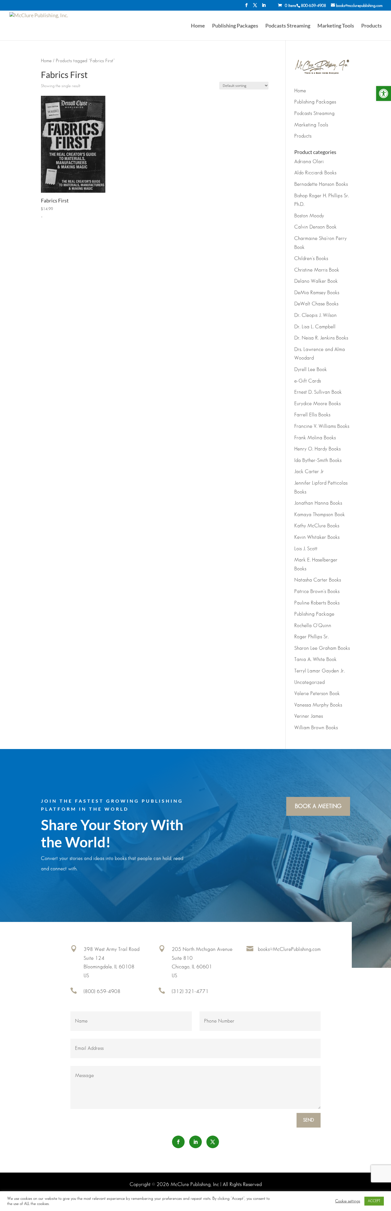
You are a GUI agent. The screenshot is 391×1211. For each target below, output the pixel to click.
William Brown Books (316, 728)
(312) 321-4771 (190, 991)
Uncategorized (309, 682)
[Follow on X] (212, 1142)
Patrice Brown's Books (316, 591)
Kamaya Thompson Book (319, 514)
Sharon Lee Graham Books (322, 648)
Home (198, 26)
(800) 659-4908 (102, 991)
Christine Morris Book (316, 270)
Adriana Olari (309, 161)
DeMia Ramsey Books (316, 292)
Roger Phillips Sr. (311, 637)
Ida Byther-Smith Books (317, 460)
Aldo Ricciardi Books (315, 173)
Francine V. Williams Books (321, 426)
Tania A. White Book (315, 659)
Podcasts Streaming (287, 26)
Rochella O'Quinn (312, 625)
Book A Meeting (318, 806)
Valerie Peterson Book (317, 693)
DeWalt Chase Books (316, 304)
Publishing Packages (235, 26)
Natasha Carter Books (317, 580)
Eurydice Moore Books (317, 403)
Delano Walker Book (316, 281)
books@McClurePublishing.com (289, 949)
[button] (383, 93)
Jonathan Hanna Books (318, 503)
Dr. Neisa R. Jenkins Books (321, 338)
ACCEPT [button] (374, 1201)
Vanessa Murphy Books (318, 705)
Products (371, 26)
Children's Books (311, 258)
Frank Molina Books (315, 438)
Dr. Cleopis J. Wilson (315, 315)
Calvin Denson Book (315, 227)
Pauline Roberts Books (316, 603)
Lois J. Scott (305, 549)
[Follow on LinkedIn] (195, 1142)
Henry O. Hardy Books (317, 449)
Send (308, 1120)
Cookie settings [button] (347, 1201)
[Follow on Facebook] (178, 1142)
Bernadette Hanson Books (321, 184)
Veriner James (308, 716)
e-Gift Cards (307, 381)
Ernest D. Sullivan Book (318, 392)
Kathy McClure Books (316, 526)
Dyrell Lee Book (310, 369)
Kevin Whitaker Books (316, 537)
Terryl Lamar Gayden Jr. (319, 671)
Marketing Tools (335, 26)
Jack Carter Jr (309, 471)
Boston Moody (309, 216)
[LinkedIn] (264, 7)
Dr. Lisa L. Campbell (314, 327)
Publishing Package (314, 614)
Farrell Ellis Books (312, 415)
